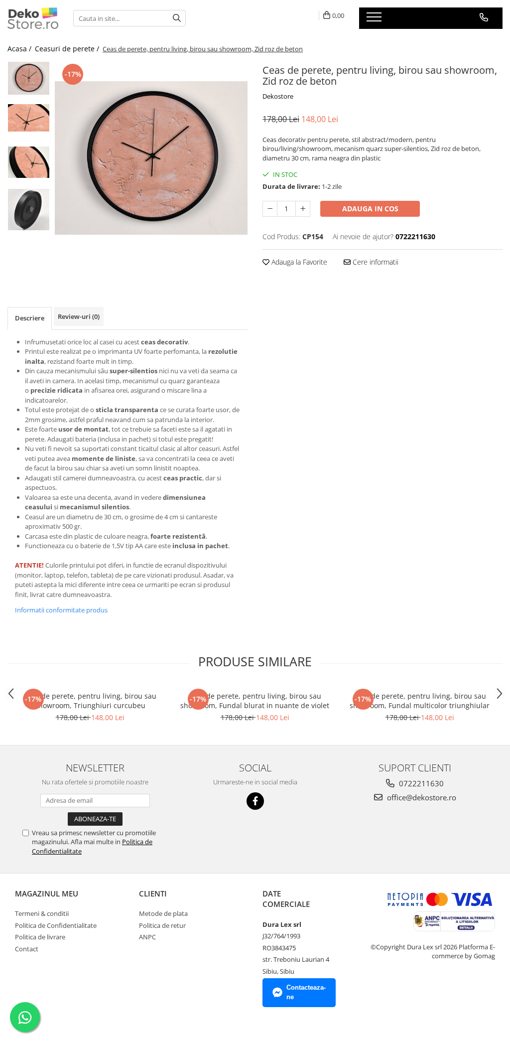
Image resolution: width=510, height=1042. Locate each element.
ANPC (147, 936)
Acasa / (20, 48)
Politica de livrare (40, 936)
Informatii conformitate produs (61, 609)
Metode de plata (163, 913)
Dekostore (277, 96)
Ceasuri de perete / (68, 48)
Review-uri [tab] (79, 316)
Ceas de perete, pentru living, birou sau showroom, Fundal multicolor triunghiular (420, 700)
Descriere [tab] (29, 317)
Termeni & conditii (42, 913)
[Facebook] (255, 801)
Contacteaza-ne (306, 992)
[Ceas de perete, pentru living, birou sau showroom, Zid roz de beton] (151, 158)
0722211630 (420, 783)
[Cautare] (177, 18)
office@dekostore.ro (420, 797)
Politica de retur (162, 925)
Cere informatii (374, 262)
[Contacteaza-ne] (484, 17)
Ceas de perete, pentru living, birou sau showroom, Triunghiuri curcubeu (89, 700)
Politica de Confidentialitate (56, 925)
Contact (26, 948)
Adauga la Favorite (298, 262)
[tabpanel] (151, 158)
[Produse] (375, 19)
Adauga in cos (370, 208)
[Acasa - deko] (32, 18)
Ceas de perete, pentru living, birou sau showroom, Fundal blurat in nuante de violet (254, 700)
